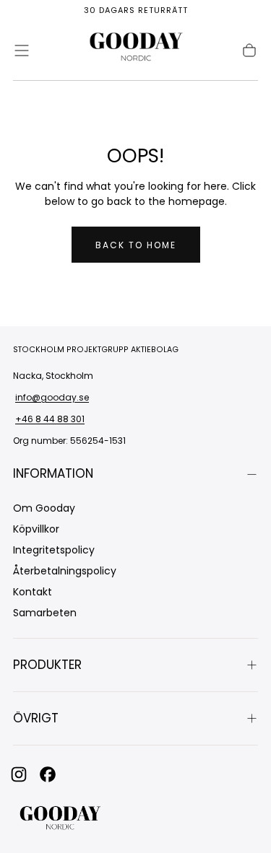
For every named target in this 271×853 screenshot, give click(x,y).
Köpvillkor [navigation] (36, 529)
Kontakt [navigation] (32, 592)
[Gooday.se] (60, 819)
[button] (21, 50)
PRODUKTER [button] (47, 664)
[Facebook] (48, 774)
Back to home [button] (135, 245)
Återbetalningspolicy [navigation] (64, 571)
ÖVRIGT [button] (36, 718)
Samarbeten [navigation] (45, 612)
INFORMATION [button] (53, 473)
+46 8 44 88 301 (50, 419)
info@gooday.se (52, 397)
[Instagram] (19, 774)
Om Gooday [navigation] (44, 508)
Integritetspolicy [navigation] (54, 550)
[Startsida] (136, 50)
